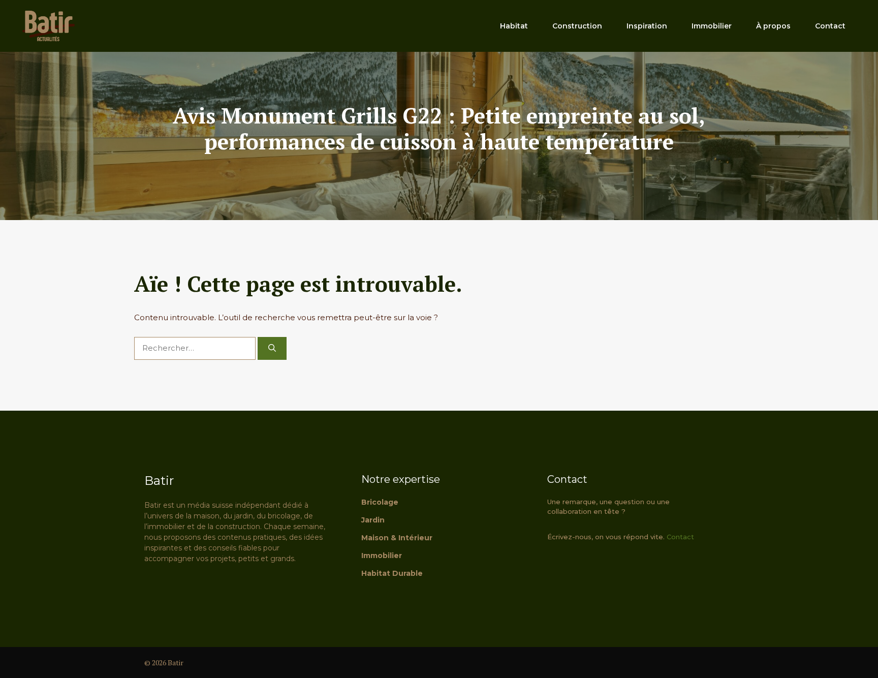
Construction (577, 25)
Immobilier (712, 25)
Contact (830, 25)
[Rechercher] (272, 348)
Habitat (514, 25)
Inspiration (646, 25)
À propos (773, 25)
